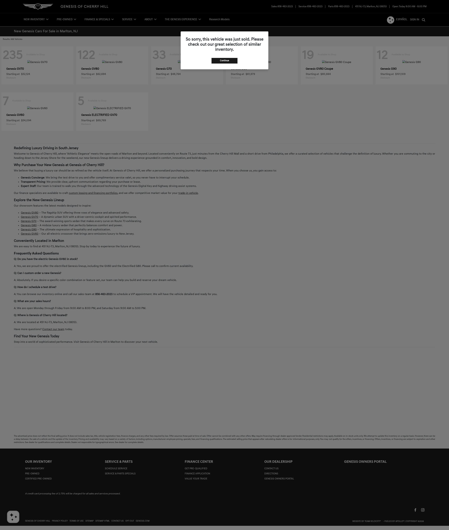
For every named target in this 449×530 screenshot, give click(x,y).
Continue (224, 60)
